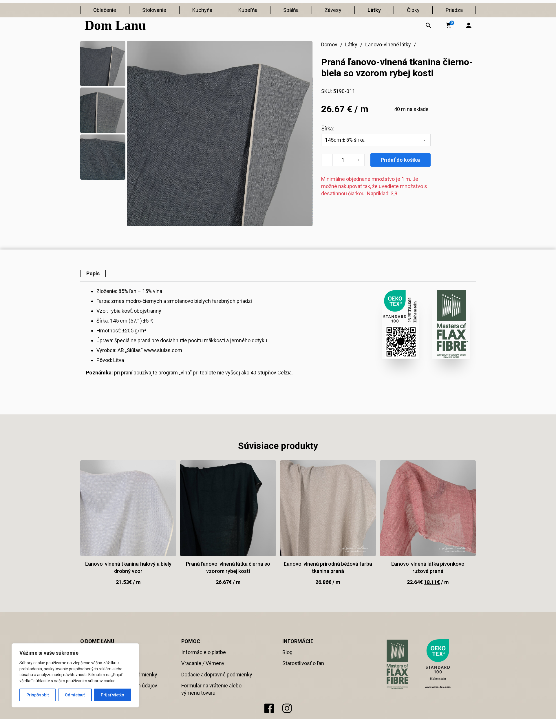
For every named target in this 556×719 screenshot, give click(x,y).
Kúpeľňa (247, 10)
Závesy (333, 10)
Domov (329, 44)
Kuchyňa (202, 10)
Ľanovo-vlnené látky (388, 44)
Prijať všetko (112, 695)
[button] (448, 25)
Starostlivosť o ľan (303, 663)
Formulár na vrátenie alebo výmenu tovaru (211, 689)
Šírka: (327, 128)
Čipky (413, 10)
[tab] (93, 273)
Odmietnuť (75, 695)
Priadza (454, 10)
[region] (75, 675)
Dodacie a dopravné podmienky (216, 674)
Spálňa (291, 10)
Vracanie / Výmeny (202, 663)
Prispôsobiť (37, 695)
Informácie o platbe (203, 652)
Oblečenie (104, 10)
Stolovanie (154, 10)
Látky (374, 10)
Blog (287, 652)
